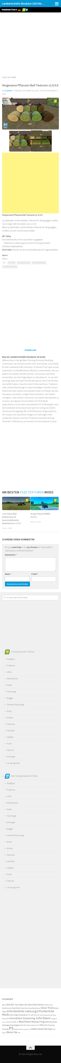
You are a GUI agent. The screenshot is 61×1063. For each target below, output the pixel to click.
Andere (10, 717)
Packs (9, 743)
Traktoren (11, 665)
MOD (21, 1025)
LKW (14, 1022)
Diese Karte (16, 1008)
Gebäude (11, 724)
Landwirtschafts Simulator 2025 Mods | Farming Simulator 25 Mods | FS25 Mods (24, 3)
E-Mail (34, 574)
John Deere (42, 1018)
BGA (8, 1004)
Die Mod (47, 1005)
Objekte (10, 737)
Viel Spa (48, 1028)
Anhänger (11, 756)
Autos (9, 711)
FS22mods (8, 90)
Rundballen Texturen (10, 267)
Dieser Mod (47, 1007)
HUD (35, 1015)
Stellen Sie (17, 1029)
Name (8, 574)
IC (38, 1015)
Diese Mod (24, 1008)
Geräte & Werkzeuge (15, 704)
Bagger (10, 698)
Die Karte (38, 1004)
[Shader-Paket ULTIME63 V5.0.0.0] (44, 503)
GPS (32, 1015)
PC (38, 1025)
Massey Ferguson (40, 1021)
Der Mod (28, 1004)
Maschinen (25, 1021)
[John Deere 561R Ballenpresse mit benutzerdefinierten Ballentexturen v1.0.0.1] (16, 503)
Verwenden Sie (26, 1029)
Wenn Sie (12, 1032)
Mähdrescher (12, 678)
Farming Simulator (24, 263)
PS (11, 1028)
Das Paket (19, 1004)
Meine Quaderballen (39, 263)
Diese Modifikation (34, 1008)
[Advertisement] (30, 43)
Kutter (9, 685)
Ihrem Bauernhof (46, 1015)
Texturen (10, 750)
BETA (4, 1005)
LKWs (9, 672)
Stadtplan (11, 659)
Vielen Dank (37, 1028)
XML (19, 1033)
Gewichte (11, 730)
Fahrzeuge (11, 691)
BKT (13, 1004)
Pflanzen (43, 1025)
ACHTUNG (11, 263)
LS (17, 1022)
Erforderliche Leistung (21, 1011)
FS (29, 1015)
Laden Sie (8, 1022)
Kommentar (11, 554)
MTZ (25, 1025)
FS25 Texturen (9, 77)
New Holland (32, 1025)
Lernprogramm (13, 763)
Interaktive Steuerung (22, 1018)
